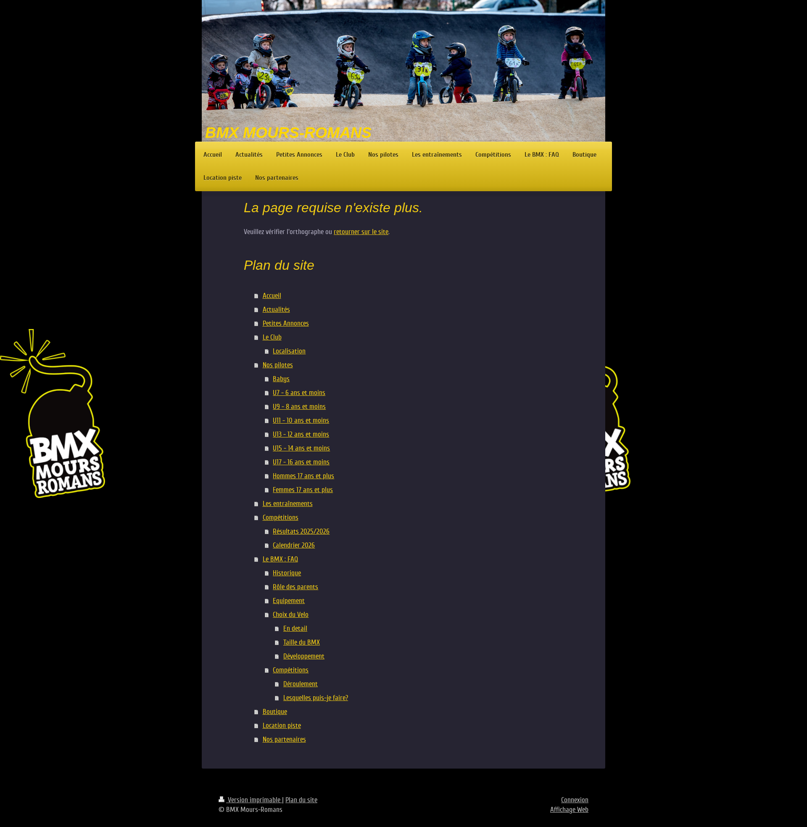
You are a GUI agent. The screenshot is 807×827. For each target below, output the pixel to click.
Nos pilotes (278, 365)
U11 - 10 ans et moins (301, 420)
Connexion (574, 799)
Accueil (272, 295)
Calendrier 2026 (294, 545)
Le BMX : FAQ (280, 559)
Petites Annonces (286, 323)
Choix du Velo (291, 614)
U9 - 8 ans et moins (299, 406)
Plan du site (301, 799)
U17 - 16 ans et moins (301, 462)
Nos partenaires (284, 739)
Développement (303, 656)
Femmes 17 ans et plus (303, 489)
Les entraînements (288, 503)
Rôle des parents (295, 586)
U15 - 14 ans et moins (301, 448)
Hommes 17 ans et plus (303, 475)
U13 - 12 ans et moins (301, 434)
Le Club (272, 337)
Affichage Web (569, 809)
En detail (295, 628)
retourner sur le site (361, 231)
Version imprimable (254, 799)
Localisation (289, 351)
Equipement (289, 600)
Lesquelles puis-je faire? (315, 697)
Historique (287, 573)
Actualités (276, 309)
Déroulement (300, 684)
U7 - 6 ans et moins (299, 392)
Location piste (282, 725)
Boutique (275, 711)
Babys (281, 378)
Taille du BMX (301, 642)
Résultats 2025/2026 (301, 531)
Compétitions (280, 517)
